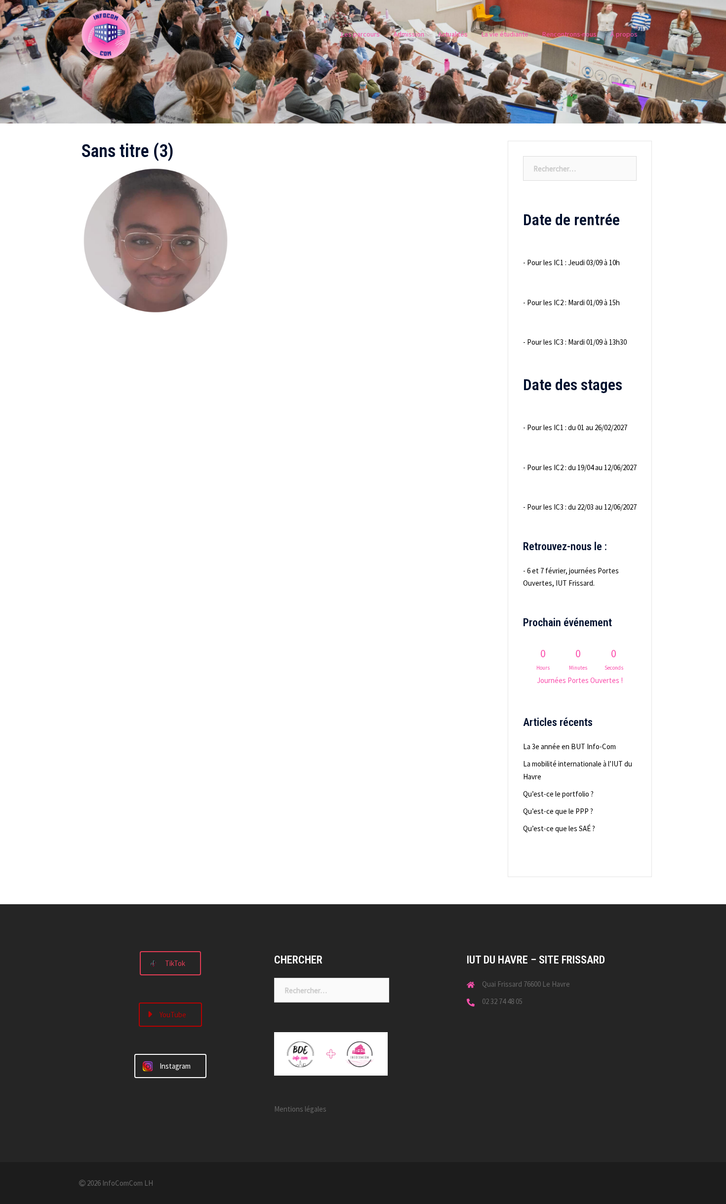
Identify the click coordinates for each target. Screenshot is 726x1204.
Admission (409, 34)
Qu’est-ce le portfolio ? (558, 794)
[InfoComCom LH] (106, 34)
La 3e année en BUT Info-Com (569, 746)
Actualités (453, 34)
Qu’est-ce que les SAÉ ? (559, 828)
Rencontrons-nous (569, 34)
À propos (624, 34)
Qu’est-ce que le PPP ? (558, 811)
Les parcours (360, 34)
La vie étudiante (505, 34)
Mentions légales (300, 1109)
